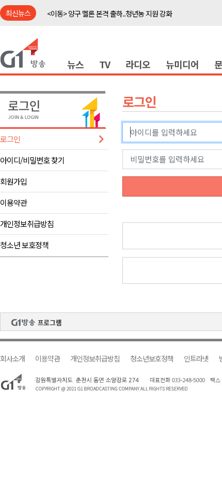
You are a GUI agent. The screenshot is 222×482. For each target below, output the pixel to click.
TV (104, 64)
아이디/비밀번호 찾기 (32, 160)
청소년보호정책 (151, 358)
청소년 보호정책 (24, 244)
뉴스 (75, 64)
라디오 (137, 64)
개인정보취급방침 (27, 223)
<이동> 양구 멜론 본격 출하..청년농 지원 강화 (109, 13)
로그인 (10, 138)
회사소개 (12, 358)
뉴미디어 (182, 64)
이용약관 (13, 202)
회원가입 (13, 181)
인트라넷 (196, 358)
